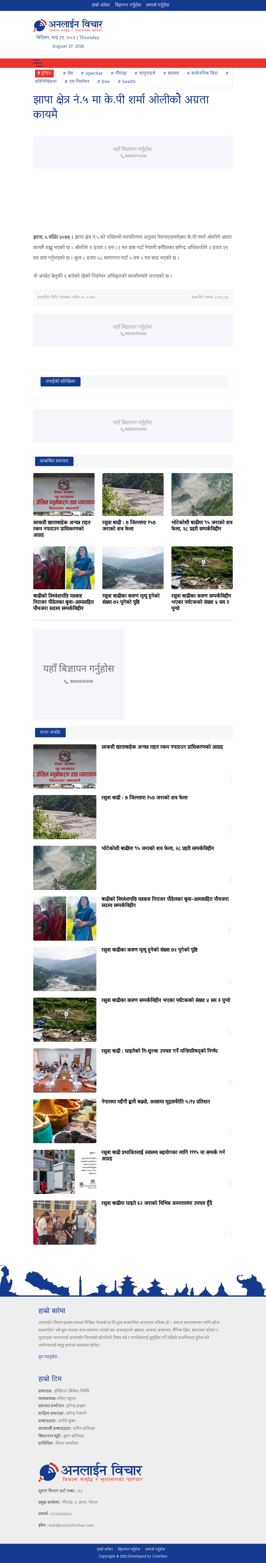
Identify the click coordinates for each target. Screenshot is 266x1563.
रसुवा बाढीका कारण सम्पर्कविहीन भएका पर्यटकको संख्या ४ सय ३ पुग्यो (201, 602)
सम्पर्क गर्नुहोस (157, 5)
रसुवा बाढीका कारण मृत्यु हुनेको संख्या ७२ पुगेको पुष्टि (130, 599)
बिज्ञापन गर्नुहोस (128, 5)
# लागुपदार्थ (144, 73)
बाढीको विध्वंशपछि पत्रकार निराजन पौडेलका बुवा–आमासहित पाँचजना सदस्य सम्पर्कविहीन (63, 602)
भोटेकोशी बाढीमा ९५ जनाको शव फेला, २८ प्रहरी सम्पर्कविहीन (201, 526)
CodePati (159, 1557)
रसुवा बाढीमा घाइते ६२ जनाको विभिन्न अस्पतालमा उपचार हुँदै (157, 1204)
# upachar (92, 73)
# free (103, 82)
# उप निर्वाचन (76, 82)
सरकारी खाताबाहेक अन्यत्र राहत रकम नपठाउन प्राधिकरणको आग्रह (61, 529)
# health (127, 82)
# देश (68, 73)
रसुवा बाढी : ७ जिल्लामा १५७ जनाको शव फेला (129, 526)
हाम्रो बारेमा (101, 5)
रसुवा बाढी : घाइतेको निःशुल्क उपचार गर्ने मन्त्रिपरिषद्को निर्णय (159, 1051)
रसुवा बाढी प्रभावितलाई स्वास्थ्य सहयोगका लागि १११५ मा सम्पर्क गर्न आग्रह (163, 1156)
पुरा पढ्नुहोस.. (48, 1357)
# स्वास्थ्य (171, 73)
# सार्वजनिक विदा (202, 73)
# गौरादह (119, 73)
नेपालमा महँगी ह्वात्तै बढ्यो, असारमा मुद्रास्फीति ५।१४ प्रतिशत (156, 1102)
